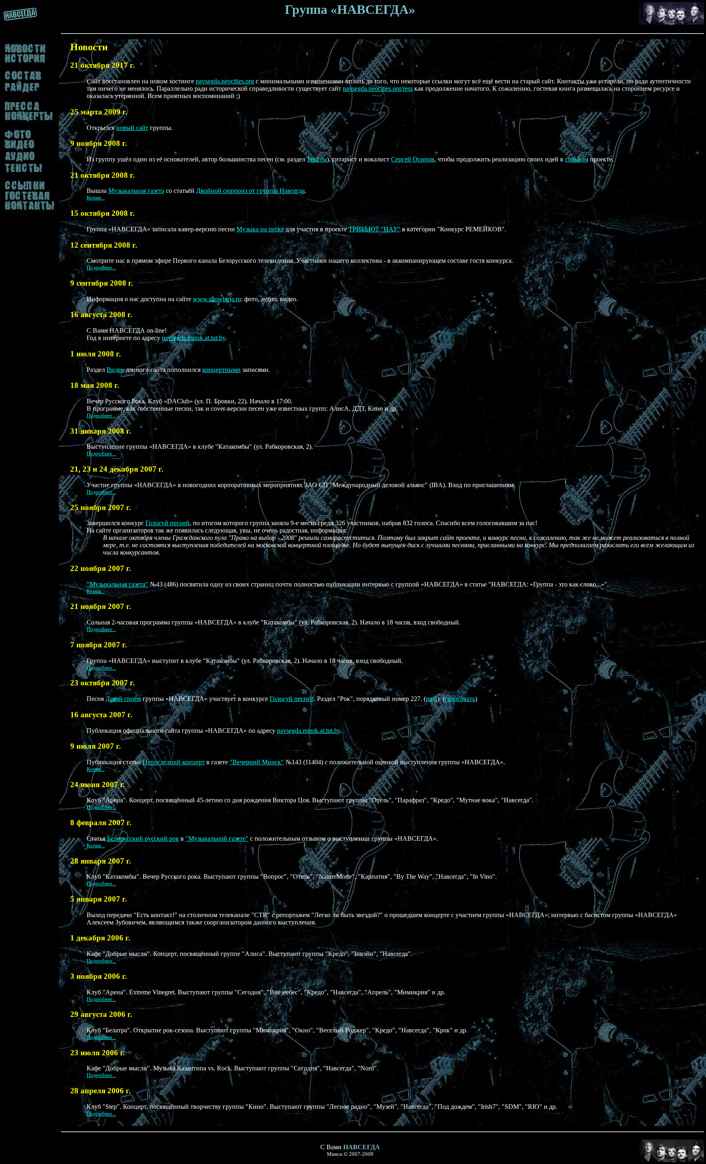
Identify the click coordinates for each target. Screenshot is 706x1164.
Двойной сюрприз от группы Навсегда (250, 190)
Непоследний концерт (174, 762)
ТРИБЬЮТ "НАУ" (374, 229)
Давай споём (123, 698)
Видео (115, 369)
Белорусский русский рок (143, 838)
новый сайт (132, 127)
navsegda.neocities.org (225, 81)
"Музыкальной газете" (216, 838)
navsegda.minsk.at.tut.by (193, 337)
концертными (221, 369)
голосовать (460, 698)
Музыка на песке (260, 229)
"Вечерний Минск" (257, 762)
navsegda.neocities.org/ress (378, 88)
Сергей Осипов (412, 159)
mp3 (431, 698)
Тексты (317, 159)
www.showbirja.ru (217, 298)
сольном (576, 159)
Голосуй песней (167, 522)
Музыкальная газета (136, 190)
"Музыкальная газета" (117, 584)
